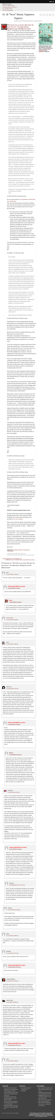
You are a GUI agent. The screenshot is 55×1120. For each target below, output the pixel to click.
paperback (42, 50)
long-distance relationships (12, 555)
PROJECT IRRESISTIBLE (8, 5)
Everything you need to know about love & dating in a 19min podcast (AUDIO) (10, 1098)
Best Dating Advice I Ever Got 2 (10, 7)
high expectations (21, 553)
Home (3, 1113)
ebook (48, 49)
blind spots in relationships (12, 553)
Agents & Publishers (15, 1113)
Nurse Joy (40, 1099)
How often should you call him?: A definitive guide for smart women (45, 1089)
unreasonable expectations (28, 555)
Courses (7, 1113)
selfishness (20, 555)
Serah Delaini (9, 617)
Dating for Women (18, 550)
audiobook (42, 51)
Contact (10, 1113)
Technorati (23, 1090)
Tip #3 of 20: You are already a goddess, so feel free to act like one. (44, 1097)
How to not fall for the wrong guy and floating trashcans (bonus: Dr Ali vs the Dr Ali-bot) (11, 1103)
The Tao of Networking (8, 10)
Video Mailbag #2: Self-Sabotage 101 (11, 558)
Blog (5, 1113)
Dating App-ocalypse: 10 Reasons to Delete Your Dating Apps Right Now (11, 1107)
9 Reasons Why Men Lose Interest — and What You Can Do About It (44, 1104)
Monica (11, 752)
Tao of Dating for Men (7, 8)
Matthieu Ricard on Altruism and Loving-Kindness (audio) (21, 559)
